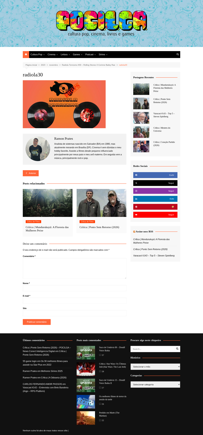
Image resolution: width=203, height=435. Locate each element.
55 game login (30, 361)
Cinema (51, 54)
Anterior (32, 173)
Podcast (89, 54)
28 (103, 371)
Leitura (64, 54)
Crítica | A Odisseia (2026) (53, 377)
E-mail (26, 296)
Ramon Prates (30, 371)
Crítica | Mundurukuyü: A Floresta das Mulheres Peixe (164, 88)
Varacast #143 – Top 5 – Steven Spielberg (154, 255)
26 (103, 404)
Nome (26, 283)
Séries (102, 54)
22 (103, 420)
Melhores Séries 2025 (52, 371)
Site (25, 308)
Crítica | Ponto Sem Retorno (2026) (99, 227)
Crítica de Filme (33, 222)
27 (103, 388)
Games (76, 54)
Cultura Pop (36, 54)
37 (103, 355)
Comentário (29, 256)
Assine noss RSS (144, 231)
